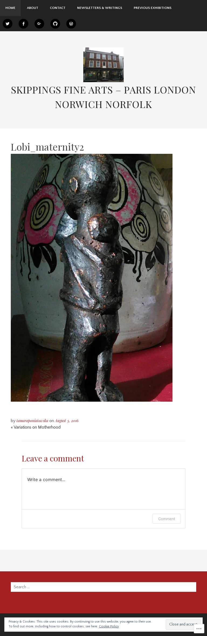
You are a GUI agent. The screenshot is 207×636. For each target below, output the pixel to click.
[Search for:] (103, 587)
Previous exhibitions (152, 8)
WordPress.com (71, 24)
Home (10, 8)
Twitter (7, 24)
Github (55, 24)
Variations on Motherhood (36, 427)
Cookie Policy (109, 626)
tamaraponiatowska (32, 420)
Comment (166, 518)
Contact (57, 8)
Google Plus (39, 24)
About (32, 8)
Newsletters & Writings (99, 8)
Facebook (23, 24)
